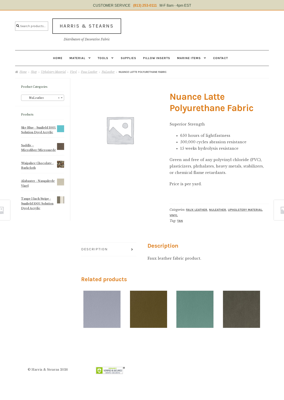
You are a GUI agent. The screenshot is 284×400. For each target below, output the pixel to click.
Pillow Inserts (156, 58)
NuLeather (108, 72)
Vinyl (73, 72)
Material (77, 58)
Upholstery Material (53, 72)
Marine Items (189, 58)
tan (180, 221)
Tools (103, 58)
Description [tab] (94, 249)
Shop (34, 72)
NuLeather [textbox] (41, 98)
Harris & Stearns (87, 26)
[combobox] (42, 98)
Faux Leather (89, 72)
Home (58, 58)
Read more (102, 301)
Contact (220, 58)
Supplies (128, 58)
